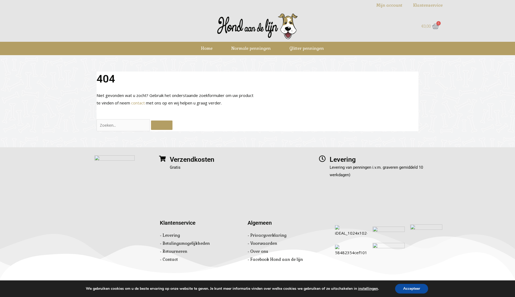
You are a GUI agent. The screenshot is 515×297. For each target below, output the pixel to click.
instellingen (368, 288)
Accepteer (411, 288)
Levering (171, 235)
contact (138, 103)
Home (206, 48)
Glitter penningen (306, 48)
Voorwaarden (263, 243)
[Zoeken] (161, 125)
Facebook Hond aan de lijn (276, 259)
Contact (170, 259)
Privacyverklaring (268, 235)
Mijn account (389, 5)
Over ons (259, 251)
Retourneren (175, 251)
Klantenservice (428, 5)
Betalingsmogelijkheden (186, 243)
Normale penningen (251, 48)
